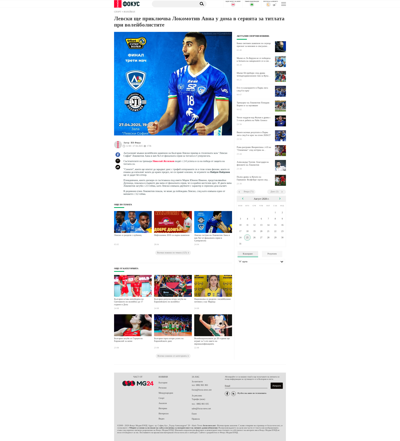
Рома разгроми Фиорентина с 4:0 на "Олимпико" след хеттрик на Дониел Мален (254, 148)
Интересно (164, 413)
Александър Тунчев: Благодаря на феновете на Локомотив (253, 163)
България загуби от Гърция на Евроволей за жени (128, 339)
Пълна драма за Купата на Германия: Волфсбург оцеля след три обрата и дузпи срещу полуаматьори (252, 178)
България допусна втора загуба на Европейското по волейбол (170, 300)
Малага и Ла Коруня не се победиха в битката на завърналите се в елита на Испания (254, 59)
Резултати (272, 254)
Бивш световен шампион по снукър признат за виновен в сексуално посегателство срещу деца (254, 44)
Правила (196, 419)
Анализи (163, 403)
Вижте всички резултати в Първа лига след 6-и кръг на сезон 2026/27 (254, 133)
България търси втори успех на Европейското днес (168, 339)
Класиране (248, 254)
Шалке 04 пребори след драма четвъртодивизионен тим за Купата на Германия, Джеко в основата (253, 74)
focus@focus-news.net (202, 390)
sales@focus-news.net (201, 408)
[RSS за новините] (233, 393)
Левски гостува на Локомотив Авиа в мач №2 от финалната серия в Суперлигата (212, 238)
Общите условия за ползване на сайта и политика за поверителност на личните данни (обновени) (173, 428)
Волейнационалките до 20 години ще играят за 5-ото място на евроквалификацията (212, 341)
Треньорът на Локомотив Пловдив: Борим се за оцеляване (253, 104)
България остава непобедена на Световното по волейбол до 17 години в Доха (128, 302)
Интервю (163, 408)
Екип (194, 414)
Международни (166, 393)
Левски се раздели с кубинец (128, 235)
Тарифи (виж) (198, 399)
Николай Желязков (164, 161)
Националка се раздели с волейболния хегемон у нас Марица (212, 300)
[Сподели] (117, 167)
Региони (163, 388)
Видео (161, 419)
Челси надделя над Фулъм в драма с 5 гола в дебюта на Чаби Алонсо (253, 119)
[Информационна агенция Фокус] (227, 393)
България (163, 382)
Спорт (161, 398)
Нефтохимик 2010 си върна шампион (172, 235)
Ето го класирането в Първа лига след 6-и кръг (252, 89)
